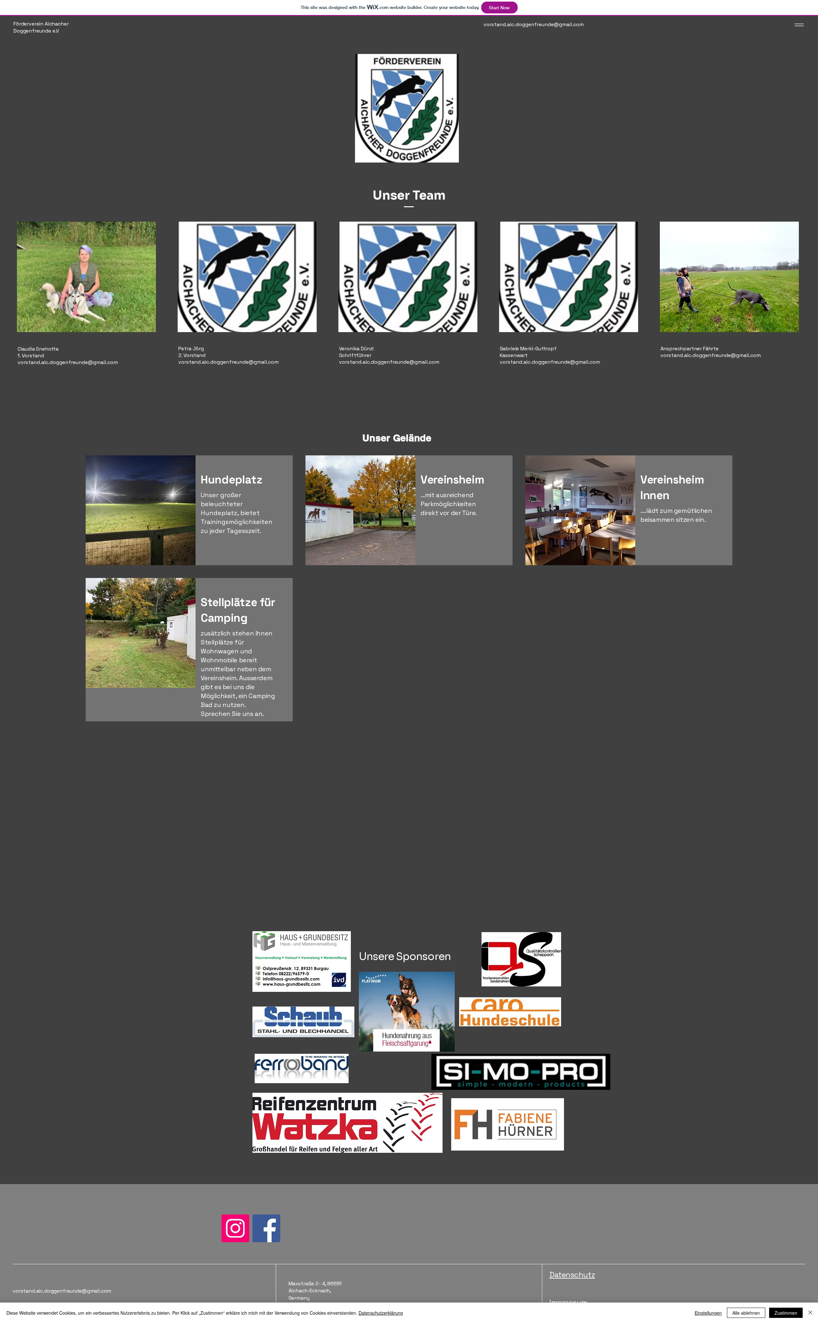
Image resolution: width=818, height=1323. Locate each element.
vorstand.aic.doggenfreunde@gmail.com (68, 362)
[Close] (810, 1313)
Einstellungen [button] (708, 1313)
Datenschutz (572, 1275)
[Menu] (797, 25)
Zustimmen (786, 1313)
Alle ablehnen (746, 1313)
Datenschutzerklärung (381, 1313)
